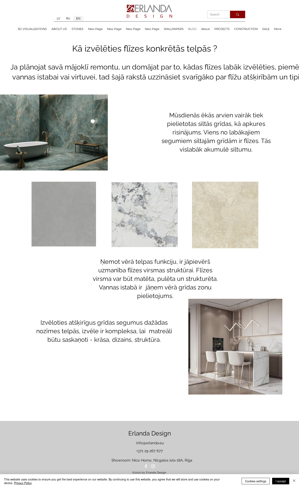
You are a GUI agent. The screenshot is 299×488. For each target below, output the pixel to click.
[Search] (237, 14)
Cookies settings (255, 481)
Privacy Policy (23, 483)
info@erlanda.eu (150, 443)
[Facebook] (145, 466)
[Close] (294, 481)
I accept (281, 481)
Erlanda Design (149, 433)
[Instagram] (153, 466)
